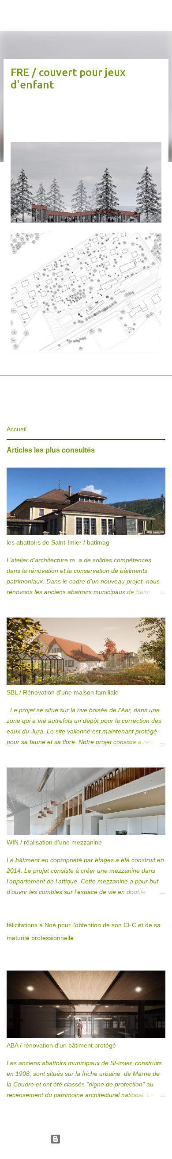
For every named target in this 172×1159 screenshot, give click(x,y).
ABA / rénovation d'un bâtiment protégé (61, 1045)
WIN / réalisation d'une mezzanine (54, 842)
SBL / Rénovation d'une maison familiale (63, 692)
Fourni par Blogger (91, 1139)
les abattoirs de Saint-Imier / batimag (58, 542)
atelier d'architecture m (63, 5)
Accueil (16, 429)
